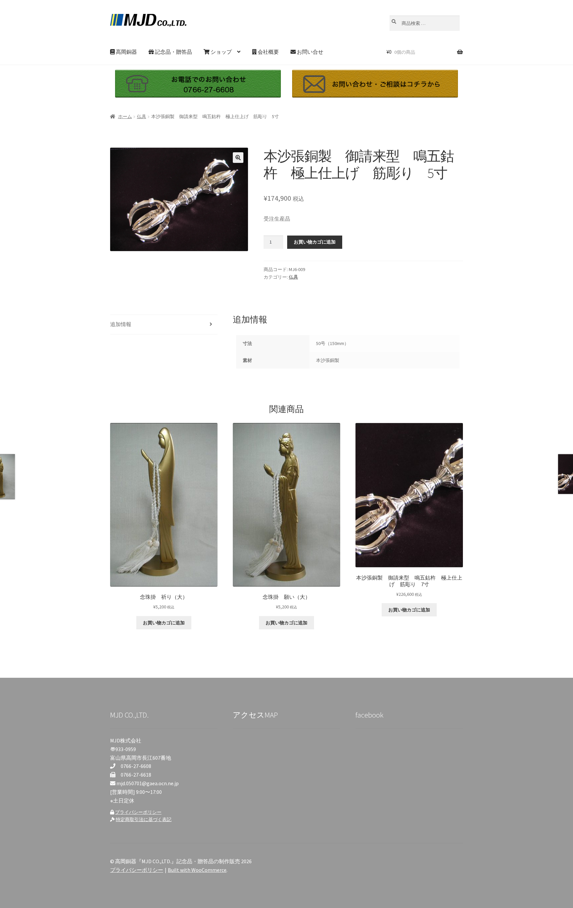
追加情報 (120, 324)
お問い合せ (309, 51)
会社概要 (268, 51)
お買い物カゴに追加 (315, 242)
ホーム (125, 116)
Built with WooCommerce (197, 870)
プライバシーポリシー (138, 812)
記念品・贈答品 (173, 51)
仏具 (141, 116)
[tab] (164, 324)
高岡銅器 (126, 51)
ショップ (221, 51)
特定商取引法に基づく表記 (143, 819)
